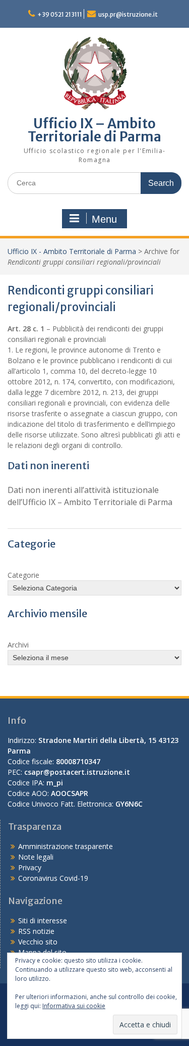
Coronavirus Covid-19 (53, 878)
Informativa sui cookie (73, 1006)
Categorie (23, 575)
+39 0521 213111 (59, 14)
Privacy (29, 867)
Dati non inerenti (48, 465)
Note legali (35, 857)
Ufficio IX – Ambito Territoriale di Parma (94, 130)
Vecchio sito (37, 942)
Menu (104, 219)
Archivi (18, 645)
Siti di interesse (42, 920)
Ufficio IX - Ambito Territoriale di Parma (72, 251)
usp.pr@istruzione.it (128, 14)
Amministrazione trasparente (65, 846)
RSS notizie (36, 931)
